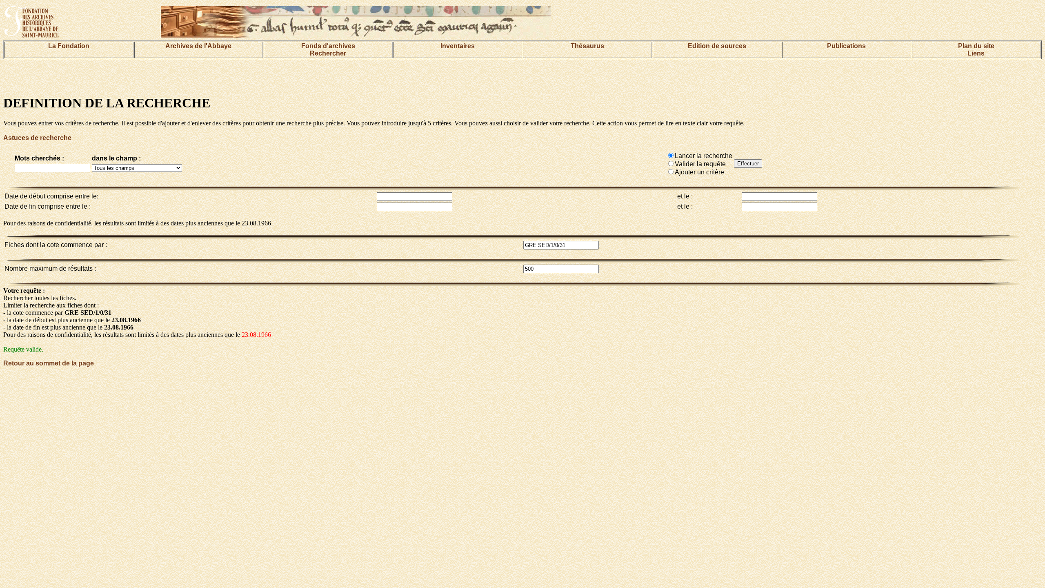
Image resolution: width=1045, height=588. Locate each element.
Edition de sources (717, 45)
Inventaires (457, 45)
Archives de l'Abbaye (198, 45)
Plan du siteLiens (976, 49)
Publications (846, 45)
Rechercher (328, 53)
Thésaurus (587, 45)
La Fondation (68, 45)
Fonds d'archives (328, 45)
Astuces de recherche (37, 137)
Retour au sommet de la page (48, 363)
